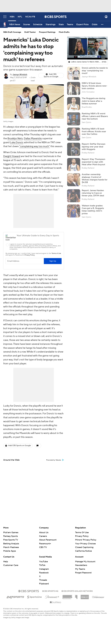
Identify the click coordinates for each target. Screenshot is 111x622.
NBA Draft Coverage (12, 32)
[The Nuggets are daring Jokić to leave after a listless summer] (73, 103)
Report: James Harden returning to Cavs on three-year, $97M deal (93, 193)
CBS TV (43, 547)
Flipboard (44, 583)
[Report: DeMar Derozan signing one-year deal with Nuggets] (73, 149)
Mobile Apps (9, 551)
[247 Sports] (15, 596)
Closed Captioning (84, 547)
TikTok (42, 565)
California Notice (83, 551)
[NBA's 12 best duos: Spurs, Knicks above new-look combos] (73, 88)
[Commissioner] (70, 596)
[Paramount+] (52, 596)
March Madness (11, 547)
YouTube (43, 561)
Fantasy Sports (10, 536)
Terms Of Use (82, 532)
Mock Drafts (64, 32)
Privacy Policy (82, 536)
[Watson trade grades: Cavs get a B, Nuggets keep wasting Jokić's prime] (73, 210)
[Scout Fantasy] (98, 597)
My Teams (80, 569)
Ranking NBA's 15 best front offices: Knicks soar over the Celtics (94, 131)
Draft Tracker (30, 32)
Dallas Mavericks (33, 138)
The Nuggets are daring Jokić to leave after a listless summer (93, 101)
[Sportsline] (34, 596)
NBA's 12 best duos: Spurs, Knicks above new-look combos (94, 86)
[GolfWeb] (55, 602)
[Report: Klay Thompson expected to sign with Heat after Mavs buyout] (73, 164)
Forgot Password (83, 572)
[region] (87, 48)
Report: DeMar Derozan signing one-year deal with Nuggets (93, 147)
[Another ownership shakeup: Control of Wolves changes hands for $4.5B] (73, 179)
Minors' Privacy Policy (85, 539)
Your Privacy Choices (85, 543)
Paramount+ (45, 543)
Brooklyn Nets (15, 138)
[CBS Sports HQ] (50, 590)
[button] (5, 16)
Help (5, 561)
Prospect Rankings (47, 32)
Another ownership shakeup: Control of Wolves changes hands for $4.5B (94, 178)
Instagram (44, 569)
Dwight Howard (11, 156)
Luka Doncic (16, 142)
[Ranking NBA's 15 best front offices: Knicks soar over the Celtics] (73, 134)
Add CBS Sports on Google (51, 75)
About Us (43, 532)
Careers (43, 536)
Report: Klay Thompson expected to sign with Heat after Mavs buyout (93, 162)
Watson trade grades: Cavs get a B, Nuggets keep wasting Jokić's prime (93, 209)
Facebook (44, 572)
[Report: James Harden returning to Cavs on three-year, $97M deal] (73, 195)
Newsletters (81, 565)
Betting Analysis (11, 543)
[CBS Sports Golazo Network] (77, 590)
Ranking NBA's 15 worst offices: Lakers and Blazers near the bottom (95, 116)
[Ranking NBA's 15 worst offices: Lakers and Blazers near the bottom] (73, 118)
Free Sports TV (10, 539)
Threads (43, 580)
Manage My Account (85, 561)
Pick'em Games (10, 532)
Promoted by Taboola (53, 460)
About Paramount (47, 539)
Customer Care (10, 565)
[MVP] (85, 596)
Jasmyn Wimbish (20, 74)
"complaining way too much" (34, 146)
